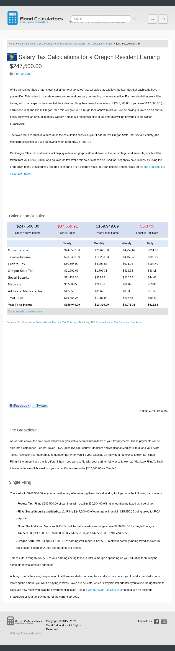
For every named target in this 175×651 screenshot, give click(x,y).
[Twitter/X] (164, 621)
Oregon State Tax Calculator (105, 590)
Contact (163, 19)
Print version (22, 73)
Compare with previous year (25, 311)
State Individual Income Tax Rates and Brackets (62, 322)
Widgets (15, 633)
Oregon (109, 43)
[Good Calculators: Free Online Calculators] (35, 18)
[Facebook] (156, 621)
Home (12, 43)
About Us (36, 633)
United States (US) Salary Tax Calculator (79, 43)
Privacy (25, 633)
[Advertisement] (87, 193)
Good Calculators (57, 625)
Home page (152, 19)
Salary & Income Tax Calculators (36, 43)
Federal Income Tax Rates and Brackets (118, 322)
